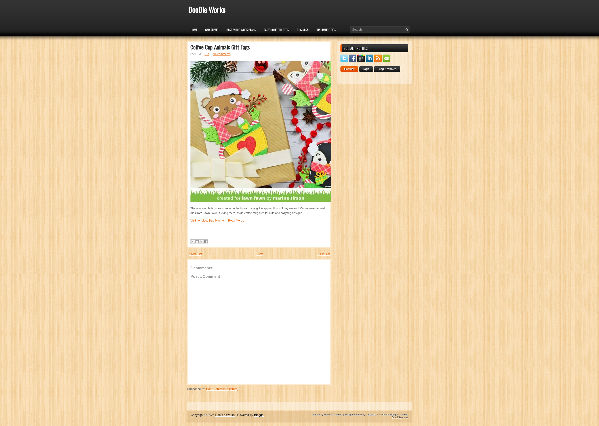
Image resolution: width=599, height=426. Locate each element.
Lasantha (371, 414)
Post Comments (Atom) (222, 389)
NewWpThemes (333, 414)
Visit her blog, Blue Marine (207, 220)
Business (303, 29)
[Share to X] (201, 241)
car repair (212, 29)
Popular (349, 69)
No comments (221, 54)
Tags (366, 69)
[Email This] (192, 241)
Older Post (324, 253)
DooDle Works (207, 9)
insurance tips (326, 29)
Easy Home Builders (276, 29)
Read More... (236, 220)
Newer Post (195, 253)
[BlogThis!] (197, 241)
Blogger (259, 415)
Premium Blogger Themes (393, 414)
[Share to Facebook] (206, 241)
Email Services (399, 417)
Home (194, 29)
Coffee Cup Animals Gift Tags (220, 47)
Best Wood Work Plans (241, 29)
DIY (207, 54)
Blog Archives (387, 69)
